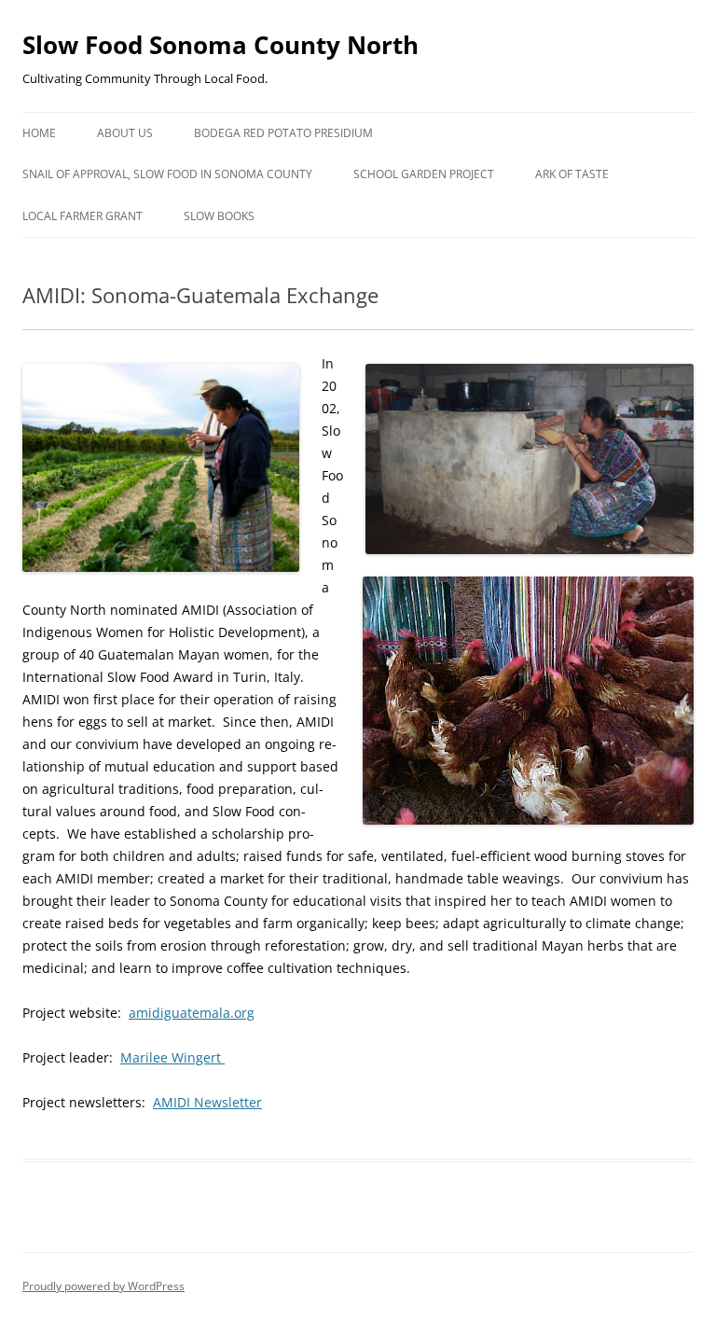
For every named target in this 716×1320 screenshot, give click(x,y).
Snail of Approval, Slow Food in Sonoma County (167, 174)
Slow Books (219, 216)
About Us (125, 133)
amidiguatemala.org (192, 1012)
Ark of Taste (572, 174)
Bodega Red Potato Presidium (283, 133)
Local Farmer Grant (82, 216)
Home (39, 133)
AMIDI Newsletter (207, 1102)
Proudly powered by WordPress (103, 1286)
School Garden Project (423, 174)
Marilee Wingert (172, 1057)
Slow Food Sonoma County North (220, 45)
